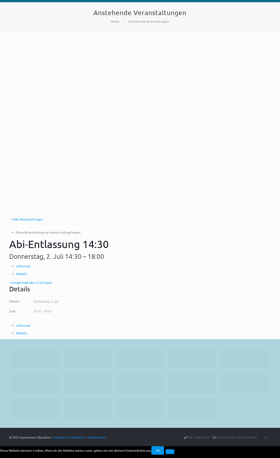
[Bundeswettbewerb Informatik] (35, 358)
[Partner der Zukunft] (192, 408)
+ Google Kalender (22, 282)
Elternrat (23, 266)
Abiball (22, 274)
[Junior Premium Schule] (35, 383)
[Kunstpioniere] (35, 408)
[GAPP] (192, 383)
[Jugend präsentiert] (140, 358)
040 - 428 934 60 (198, 437)
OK (158, 450)
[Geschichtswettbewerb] (87, 408)
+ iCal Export (43, 282)
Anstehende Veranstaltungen (149, 21)
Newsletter (78, 437)
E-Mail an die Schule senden (236, 437)
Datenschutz (97, 437)
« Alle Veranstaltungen (27, 219)
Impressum (60, 437)
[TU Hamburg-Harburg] (87, 383)
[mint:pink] (244, 358)
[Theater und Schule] (140, 383)
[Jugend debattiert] (87, 358)
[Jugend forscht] (140, 408)
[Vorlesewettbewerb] (244, 383)
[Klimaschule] (192, 358)
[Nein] (170, 451)
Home (115, 21)
